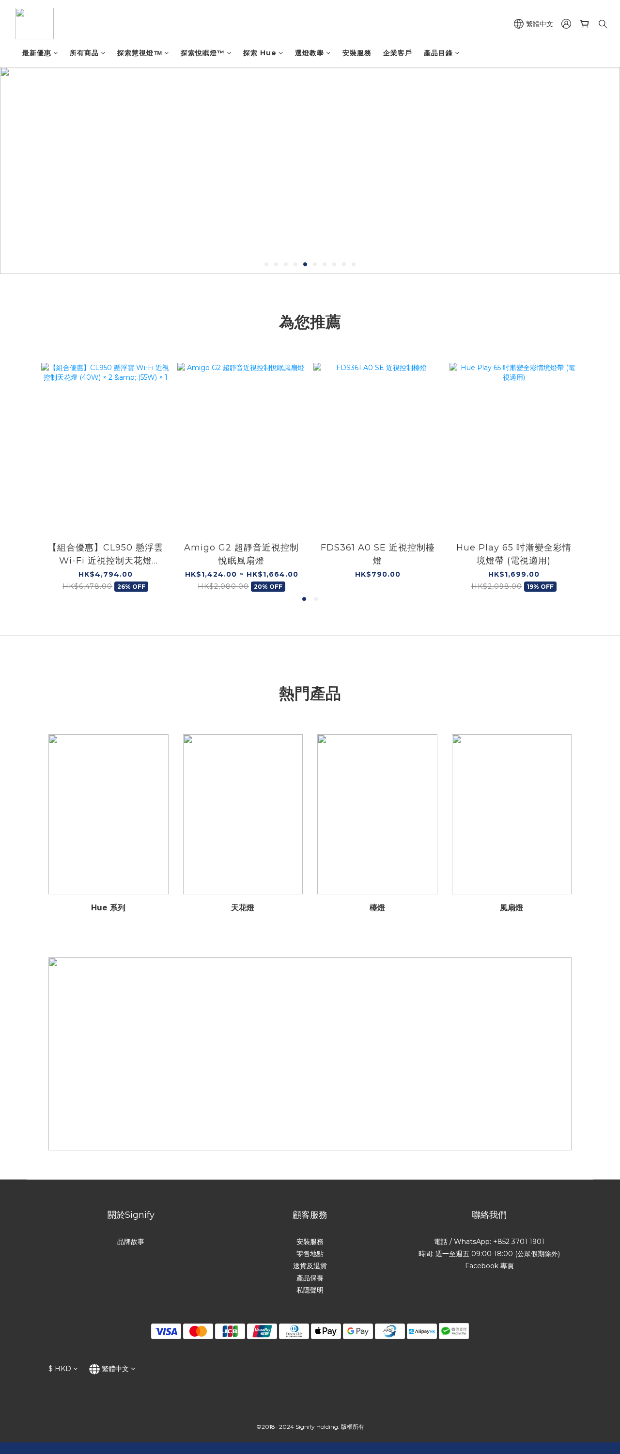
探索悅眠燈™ (203, 52)
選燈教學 (309, 52)
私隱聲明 (310, 1290)
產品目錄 (438, 52)
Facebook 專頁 (489, 1265)
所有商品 (84, 52)
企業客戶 (397, 52)
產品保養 (310, 1278)
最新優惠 (36, 52)
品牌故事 (130, 1241)
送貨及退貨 (310, 1265)
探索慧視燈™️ (139, 52)
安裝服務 (357, 52)
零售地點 (310, 1253)
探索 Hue (260, 52)
